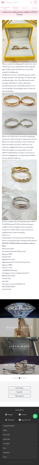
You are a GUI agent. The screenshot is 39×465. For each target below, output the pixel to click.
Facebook (23, 414)
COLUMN (6, 443)
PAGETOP (36, 440)
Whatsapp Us (11, 420)
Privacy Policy (6, 435)
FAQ (4, 448)
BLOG (5, 457)
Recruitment (6, 452)
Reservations (19, 388)
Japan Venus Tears (25, 420)
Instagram (10, 414)
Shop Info (19, 392)
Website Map (6, 439)
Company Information (8, 426)
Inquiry (5, 430)
